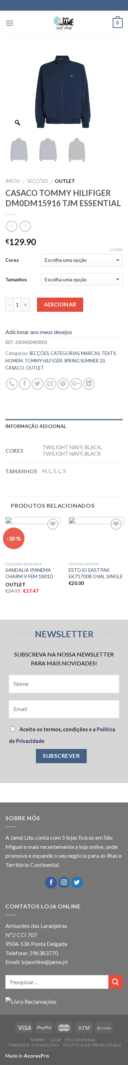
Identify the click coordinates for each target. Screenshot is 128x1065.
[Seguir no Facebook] (51, 883)
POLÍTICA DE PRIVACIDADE (92, 1045)
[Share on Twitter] (37, 384)
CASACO (14, 368)
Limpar (116, 249)
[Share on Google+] (76, 384)
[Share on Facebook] (25, 384)
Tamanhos (16, 279)
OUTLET (35, 368)
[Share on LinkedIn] (89, 384)
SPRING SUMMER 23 (84, 361)
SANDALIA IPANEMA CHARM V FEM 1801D (29, 573)
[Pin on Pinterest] (63, 384)
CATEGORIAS (64, 353)
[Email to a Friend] (50, 384)
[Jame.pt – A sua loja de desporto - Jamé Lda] (64, 23)
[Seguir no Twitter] (77, 883)
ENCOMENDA (80, 1039)
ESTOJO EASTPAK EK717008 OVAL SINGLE (96, 573)
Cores (12, 260)
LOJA (55, 1039)
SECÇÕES (37, 181)
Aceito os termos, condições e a (62, 735)
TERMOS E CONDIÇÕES (33, 1045)
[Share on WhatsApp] (12, 384)
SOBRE (38, 1039)
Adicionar (60, 304)
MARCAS (90, 353)
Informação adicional (35, 426)
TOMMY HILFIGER (43, 361)
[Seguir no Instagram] (64, 883)
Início (12, 181)
